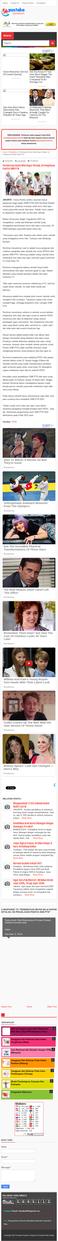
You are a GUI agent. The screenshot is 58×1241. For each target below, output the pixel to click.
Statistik (38, 1221)
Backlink (30, 1221)
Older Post (52, 1007)
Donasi (23, 1221)
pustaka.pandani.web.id (13, 138)
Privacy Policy (28, 3)
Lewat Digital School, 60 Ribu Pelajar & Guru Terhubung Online (32, 845)
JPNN (14, 422)
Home (29, 1007)
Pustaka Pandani (22, 1235)
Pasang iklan (13, 1221)
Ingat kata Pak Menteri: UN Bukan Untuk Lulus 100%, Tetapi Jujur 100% (33, 882)
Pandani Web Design (46, 1235)
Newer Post (6, 1007)
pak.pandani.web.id (44, 141)
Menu (8, 36)
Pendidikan (34, 161)
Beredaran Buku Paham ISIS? (27, 863)
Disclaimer (41, 3)
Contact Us (14, 3)
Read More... (27, 818)
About (5, 3)
